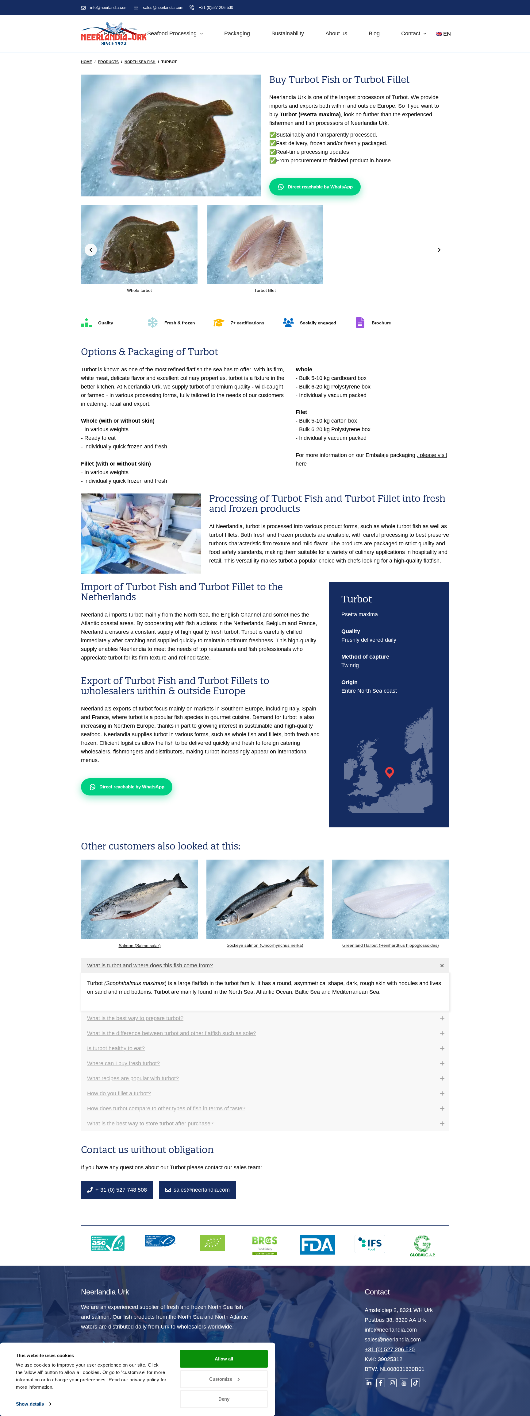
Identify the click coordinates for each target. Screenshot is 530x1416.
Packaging (237, 33)
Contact (410, 33)
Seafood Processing (172, 33)
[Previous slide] (91, 250)
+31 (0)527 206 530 (216, 7)
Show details (30, 1403)
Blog (374, 33)
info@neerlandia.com (109, 7)
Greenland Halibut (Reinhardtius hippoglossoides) (390, 946)
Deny (223, 1399)
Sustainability (287, 33)
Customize (220, 1378)
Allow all (224, 1358)
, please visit (432, 456)
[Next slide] (439, 250)
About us (336, 33)
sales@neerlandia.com (163, 7)
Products (115, 33)
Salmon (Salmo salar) (140, 946)
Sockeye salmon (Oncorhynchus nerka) (265, 946)
